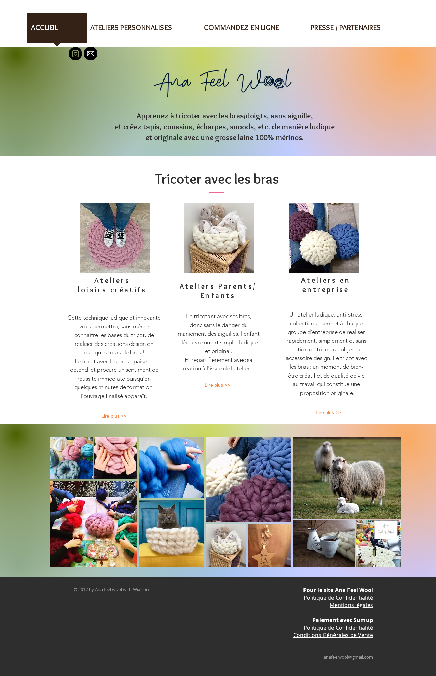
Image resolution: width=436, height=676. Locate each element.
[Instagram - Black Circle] (75, 53)
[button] (143, 30)
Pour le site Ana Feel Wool (338, 590)
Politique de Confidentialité (338, 597)
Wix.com (141, 589)
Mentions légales (351, 605)
